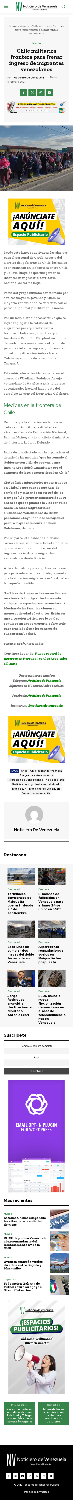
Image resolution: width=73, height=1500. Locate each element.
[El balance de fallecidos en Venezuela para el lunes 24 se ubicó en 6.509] (52, 876)
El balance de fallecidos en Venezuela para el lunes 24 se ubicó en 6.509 (50, 901)
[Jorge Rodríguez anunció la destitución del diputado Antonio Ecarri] (21, 978)
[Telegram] (49, 92)
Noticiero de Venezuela (29, 77)
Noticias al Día (55, 779)
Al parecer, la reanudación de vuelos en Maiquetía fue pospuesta (50, 954)
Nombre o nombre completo (37, 1046)
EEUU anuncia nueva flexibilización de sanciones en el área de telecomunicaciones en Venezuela (52, 1009)
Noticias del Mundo (48, 784)
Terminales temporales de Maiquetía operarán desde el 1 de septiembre (20, 903)
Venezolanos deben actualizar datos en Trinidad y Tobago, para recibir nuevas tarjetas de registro (19, 1415)
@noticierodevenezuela (45, 705)
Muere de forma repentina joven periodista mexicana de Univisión (54, 1415)
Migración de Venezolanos (25, 779)
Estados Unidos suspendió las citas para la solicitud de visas (25, 1221)
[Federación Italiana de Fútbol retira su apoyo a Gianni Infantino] (59, 1285)
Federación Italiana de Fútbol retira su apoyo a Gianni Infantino (23, 1286)
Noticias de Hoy (22, 784)
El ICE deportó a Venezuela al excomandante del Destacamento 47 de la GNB (25, 1243)
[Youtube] (51, 1476)
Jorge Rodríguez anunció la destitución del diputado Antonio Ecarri (20, 1005)
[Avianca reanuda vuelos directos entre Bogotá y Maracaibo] (59, 1263)
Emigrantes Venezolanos (36, 775)
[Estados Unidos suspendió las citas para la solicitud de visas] (59, 1219)
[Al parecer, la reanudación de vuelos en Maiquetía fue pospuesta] (52, 929)
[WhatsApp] (41, 92)
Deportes (10, 1279)
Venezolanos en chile (36, 793)
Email (36, 1057)
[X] (32, 92)
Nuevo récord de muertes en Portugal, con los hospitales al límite (36, 658)
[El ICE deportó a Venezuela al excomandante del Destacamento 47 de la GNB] (59, 1241)
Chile (24, 770)
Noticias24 (19, 788)
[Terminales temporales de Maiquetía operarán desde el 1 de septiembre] (21, 876)
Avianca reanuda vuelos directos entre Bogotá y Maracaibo (23, 1265)
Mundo (24, 26)
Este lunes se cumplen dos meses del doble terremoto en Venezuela (20, 954)
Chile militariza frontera (46, 770)
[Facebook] (23, 92)
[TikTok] (29, 1476)
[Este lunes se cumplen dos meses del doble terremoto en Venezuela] (21, 929)
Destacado (14, 889)
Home (13, 26)
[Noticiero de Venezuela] (36, 815)
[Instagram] (15, 1476)
